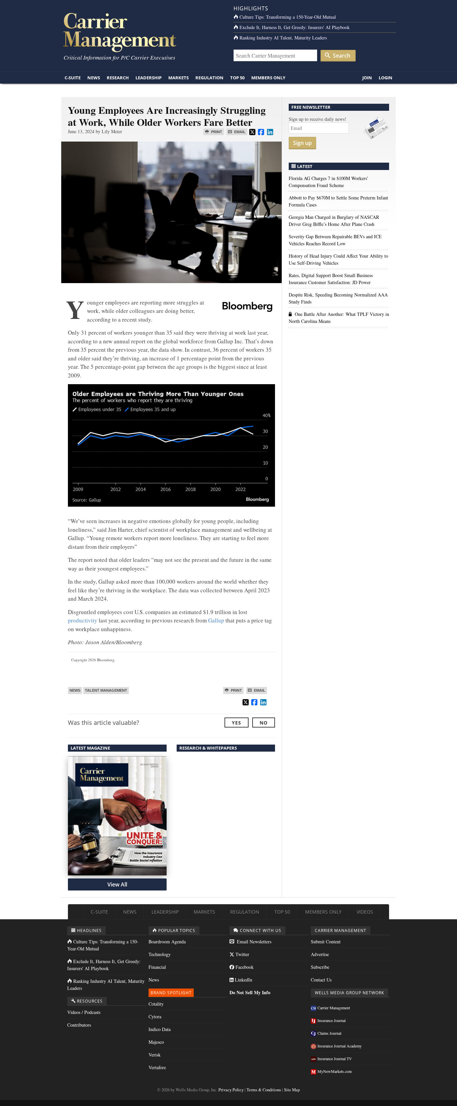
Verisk (155, 1054)
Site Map (292, 1090)
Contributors (79, 1025)
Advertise (320, 954)
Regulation (209, 78)
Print (216, 132)
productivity (82, 620)
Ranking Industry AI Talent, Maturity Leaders (283, 37)
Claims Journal (329, 1033)
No (264, 722)
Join (367, 78)
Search (341, 55)
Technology (160, 954)
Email (239, 132)
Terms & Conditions (264, 1090)
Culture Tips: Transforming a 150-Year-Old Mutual (288, 17)
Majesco (156, 1042)
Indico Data (160, 1029)
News (93, 78)
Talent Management (106, 690)
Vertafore (157, 1067)
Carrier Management (333, 1007)
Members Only (268, 78)
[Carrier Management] (142, 32)
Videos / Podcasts (83, 1012)
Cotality (156, 1004)
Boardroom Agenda (167, 941)
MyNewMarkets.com (334, 1071)
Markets (178, 78)
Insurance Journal (331, 1020)
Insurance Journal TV (334, 1058)
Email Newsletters (253, 941)
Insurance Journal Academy (339, 1045)
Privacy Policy (231, 1090)
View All (117, 884)
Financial (157, 967)
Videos (365, 912)
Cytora (155, 1016)
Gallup (216, 620)
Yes (236, 722)
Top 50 (237, 78)
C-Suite (73, 78)
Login (385, 78)
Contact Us (321, 979)
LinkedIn (243, 979)
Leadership (148, 78)
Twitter (241, 954)
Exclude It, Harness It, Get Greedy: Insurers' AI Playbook (295, 27)
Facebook (244, 967)
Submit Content (326, 941)
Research (118, 78)
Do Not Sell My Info (250, 992)
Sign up (302, 143)
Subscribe (320, 967)
